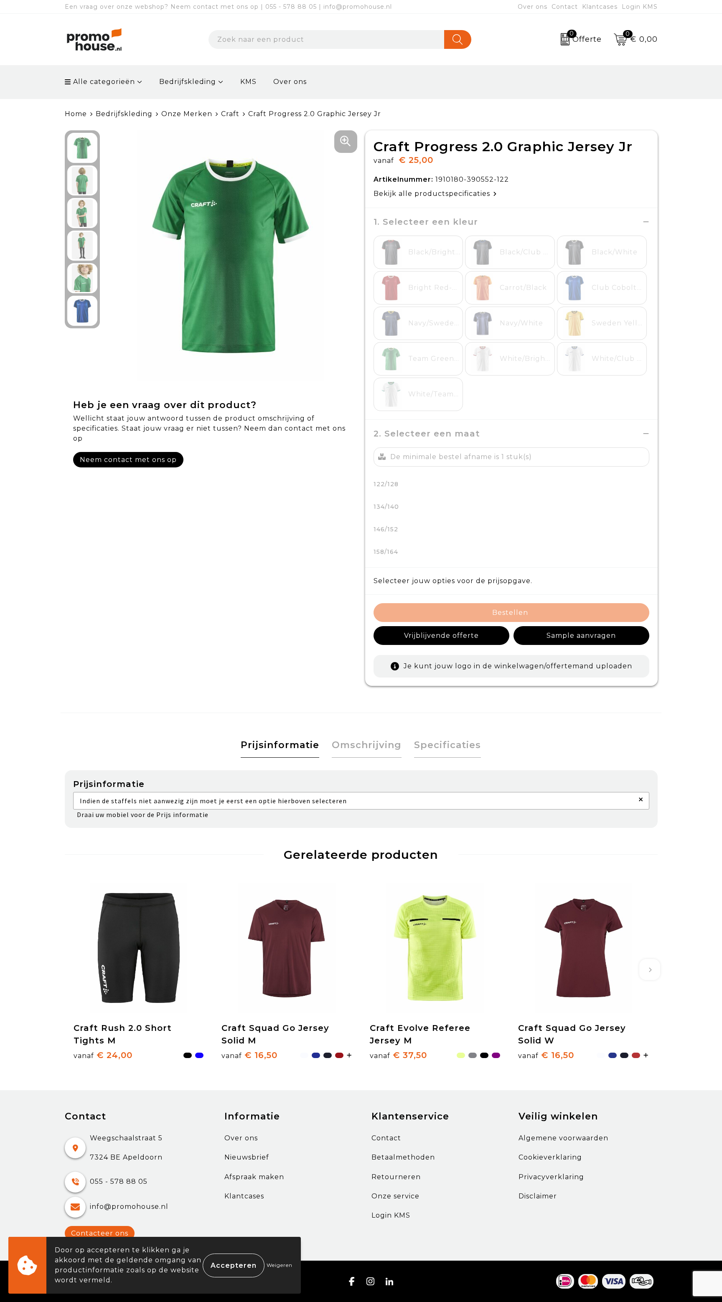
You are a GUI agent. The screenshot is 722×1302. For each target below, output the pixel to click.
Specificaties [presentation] (447, 745)
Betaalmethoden (403, 1157)
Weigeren (279, 1265)
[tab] (280, 745)
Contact (565, 6)
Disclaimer (538, 1196)
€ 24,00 (103, 1055)
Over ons (532, 6)
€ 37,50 (398, 1055)
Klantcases (600, 6)
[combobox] (326, 39)
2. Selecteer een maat (427, 434)
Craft (230, 114)
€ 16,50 (249, 1055)
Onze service (395, 1196)
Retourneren (396, 1177)
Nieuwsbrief (246, 1157)
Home (76, 114)
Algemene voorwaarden (563, 1138)
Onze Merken (186, 114)
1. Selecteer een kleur (426, 222)
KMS (248, 82)
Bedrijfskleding (187, 82)
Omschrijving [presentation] (367, 745)
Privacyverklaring (551, 1177)
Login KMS (640, 6)
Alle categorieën (103, 82)
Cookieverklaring (550, 1157)
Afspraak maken (254, 1177)
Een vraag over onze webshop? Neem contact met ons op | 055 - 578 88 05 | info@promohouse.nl (228, 6)
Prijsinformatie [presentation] (280, 745)
